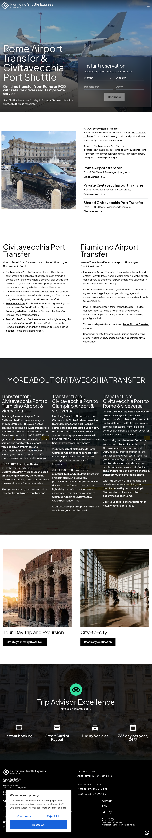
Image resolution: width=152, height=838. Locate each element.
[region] (38, 811)
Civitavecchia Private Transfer (23, 272)
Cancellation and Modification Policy (118, 825)
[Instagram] (110, 812)
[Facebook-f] (104, 812)
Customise (24, 816)
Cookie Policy (108, 820)
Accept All (38, 824)
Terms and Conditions (112, 823)
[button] (148, 5)
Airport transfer (29, 492)
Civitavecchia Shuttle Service (23, 291)
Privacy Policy (108, 818)
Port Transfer (89, 473)
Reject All (53, 816)
